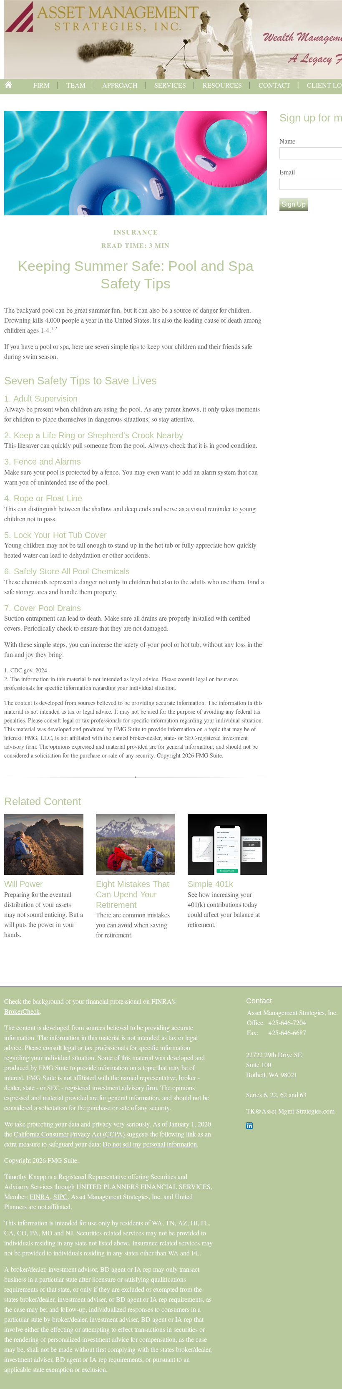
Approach (120, 85)
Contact (274, 85)
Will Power (23, 884)
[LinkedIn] (249, 1126)
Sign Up (294, 204)
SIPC (60, 1196)
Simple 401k (210, 884)
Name (287, 140)
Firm (41, 85)
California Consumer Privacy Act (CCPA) (69, 1133)
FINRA (40, 1196)
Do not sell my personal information (150, 1143)
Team (76, 85)
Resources (222, 85)
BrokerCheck (22, 1011)
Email (287, 171)
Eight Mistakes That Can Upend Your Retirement (132, 894)
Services (170, 85)
